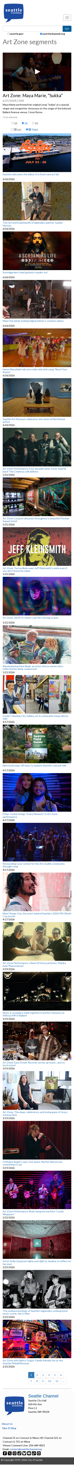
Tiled (34, 129)
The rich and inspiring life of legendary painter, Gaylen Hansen (33, 224)
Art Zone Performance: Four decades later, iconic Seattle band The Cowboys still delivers (34, 470)
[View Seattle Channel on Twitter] (10, 1452)
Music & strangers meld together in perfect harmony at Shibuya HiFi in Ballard (33, 1014)
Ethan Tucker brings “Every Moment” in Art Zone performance (30, 815)
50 (36, 123)
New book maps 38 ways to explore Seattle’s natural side (34, 765)
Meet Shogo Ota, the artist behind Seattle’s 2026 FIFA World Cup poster (37, 915)
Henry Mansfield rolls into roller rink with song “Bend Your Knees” (35, 371)
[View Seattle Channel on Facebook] (5, 1452)
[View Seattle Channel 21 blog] (34, 1452)
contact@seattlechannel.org (26, 1449)
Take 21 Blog (9, 1428)
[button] (37, 72)
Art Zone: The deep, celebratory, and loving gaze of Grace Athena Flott (35, 1113)
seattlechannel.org (53, 33)
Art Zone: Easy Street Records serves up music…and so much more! (34, 1064)
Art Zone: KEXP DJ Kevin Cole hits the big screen (30, 617)
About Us (7, 1423)
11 (57, 1381)
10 (15, 123)
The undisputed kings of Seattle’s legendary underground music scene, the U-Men (35, 1312)
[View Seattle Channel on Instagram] (14, 1452)
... (63, 1381)
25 (26, 123)
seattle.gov (16, 33)
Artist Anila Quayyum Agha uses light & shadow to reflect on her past (37, 1262)
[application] (37, 72)
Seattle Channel (43, 1396)
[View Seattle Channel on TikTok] (19, 1452)
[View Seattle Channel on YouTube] (29, 1452)
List (19, 129)
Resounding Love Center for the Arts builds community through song (34, 865)
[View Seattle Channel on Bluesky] (24, 1452)
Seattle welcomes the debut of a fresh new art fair (31, 174)
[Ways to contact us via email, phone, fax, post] (39, 1452)
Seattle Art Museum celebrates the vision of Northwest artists (34, 420)
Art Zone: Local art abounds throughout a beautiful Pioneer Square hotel (36, 520)
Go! (67, 28)
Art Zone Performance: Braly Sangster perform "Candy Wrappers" (33, 1213)
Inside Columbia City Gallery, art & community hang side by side (35, 717)
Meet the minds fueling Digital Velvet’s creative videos (33, 320)
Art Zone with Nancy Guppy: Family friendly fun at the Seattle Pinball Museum (33, 1362)
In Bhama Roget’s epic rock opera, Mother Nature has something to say (33, 1163)
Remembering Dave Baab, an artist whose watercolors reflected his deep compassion (33, 667)
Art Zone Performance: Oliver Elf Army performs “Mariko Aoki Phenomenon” (34, 964)
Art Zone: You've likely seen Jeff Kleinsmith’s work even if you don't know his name (35, 569)
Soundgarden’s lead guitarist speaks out (25, 272)
